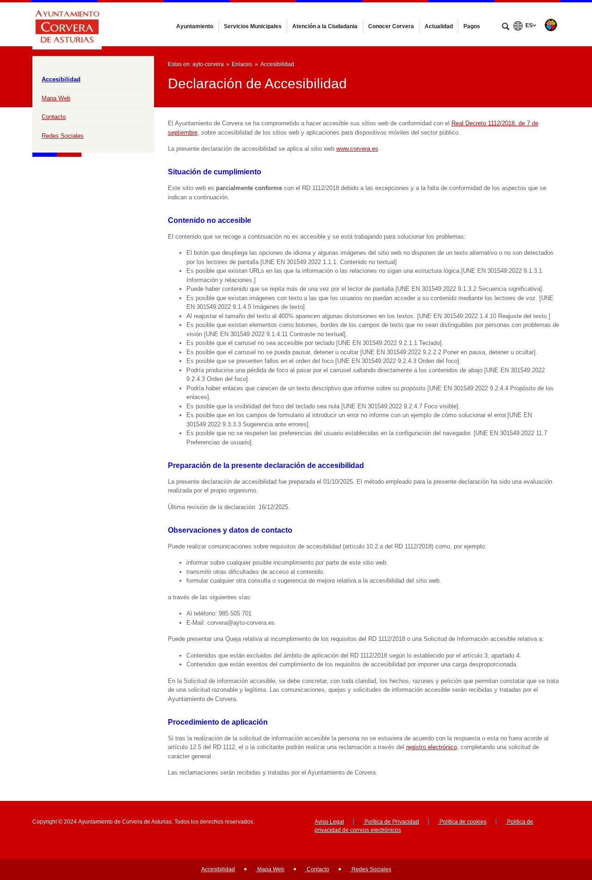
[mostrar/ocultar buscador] (505, 27)
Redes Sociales (63, 135)
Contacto (54, 116)
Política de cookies (462, 821)
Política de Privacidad (391, 821)
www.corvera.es (357, 148)
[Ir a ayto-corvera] (67, 24)
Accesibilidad (61, 79)
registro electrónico (431, 747)
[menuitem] (195, 26)
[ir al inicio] (555, 824)
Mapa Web (56, 98)
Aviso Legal (329, 821)
